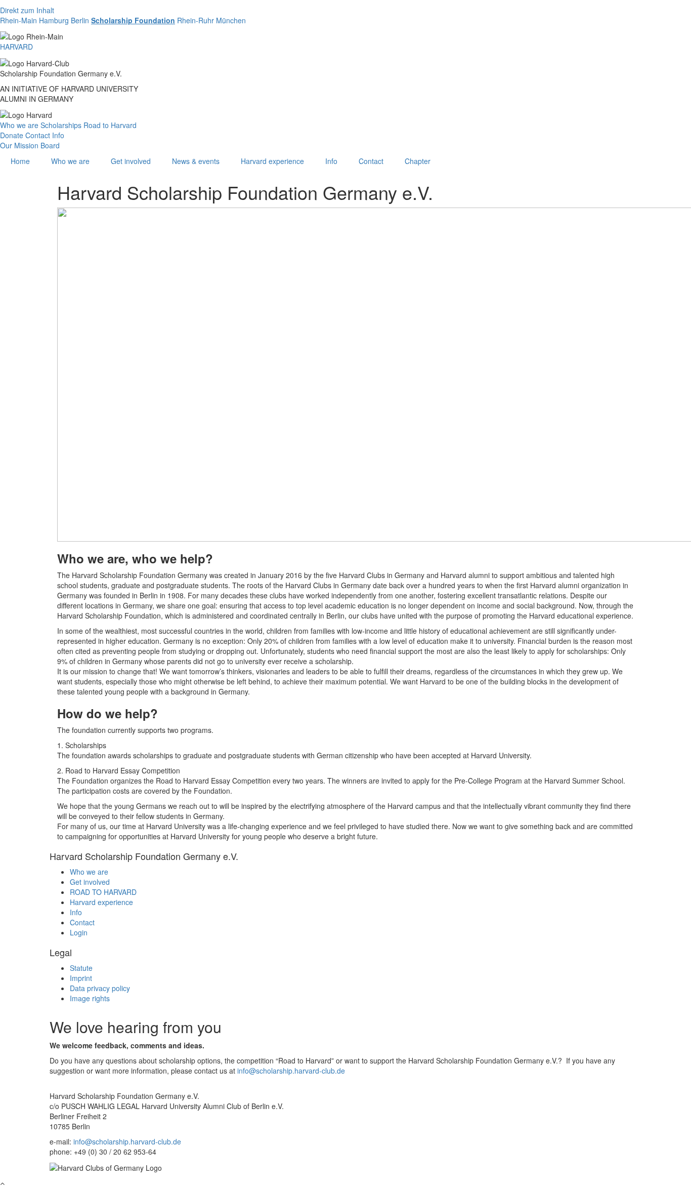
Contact (37, 135)
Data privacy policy (100, 988)
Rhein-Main (18, 20)
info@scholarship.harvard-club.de (291, 1071)
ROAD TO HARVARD (103, 892)
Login (79, 932)
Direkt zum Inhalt (27, 10)
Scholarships (60, 125)
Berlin (80, 20)
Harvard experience (272, 161)
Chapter (417, 161)
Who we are (19, 125)
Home (20, 161)
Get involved (131, 161)
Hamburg (54, 20)
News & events (196, 161)
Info (58, 135)
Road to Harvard (110, 125)
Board (50, 145)
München (231, 20)
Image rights (90, 998)
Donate (11, 135)
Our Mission (19, 145)
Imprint (81, 978)
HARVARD (16, 47)
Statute (81, 968)
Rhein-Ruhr (195, 20)
